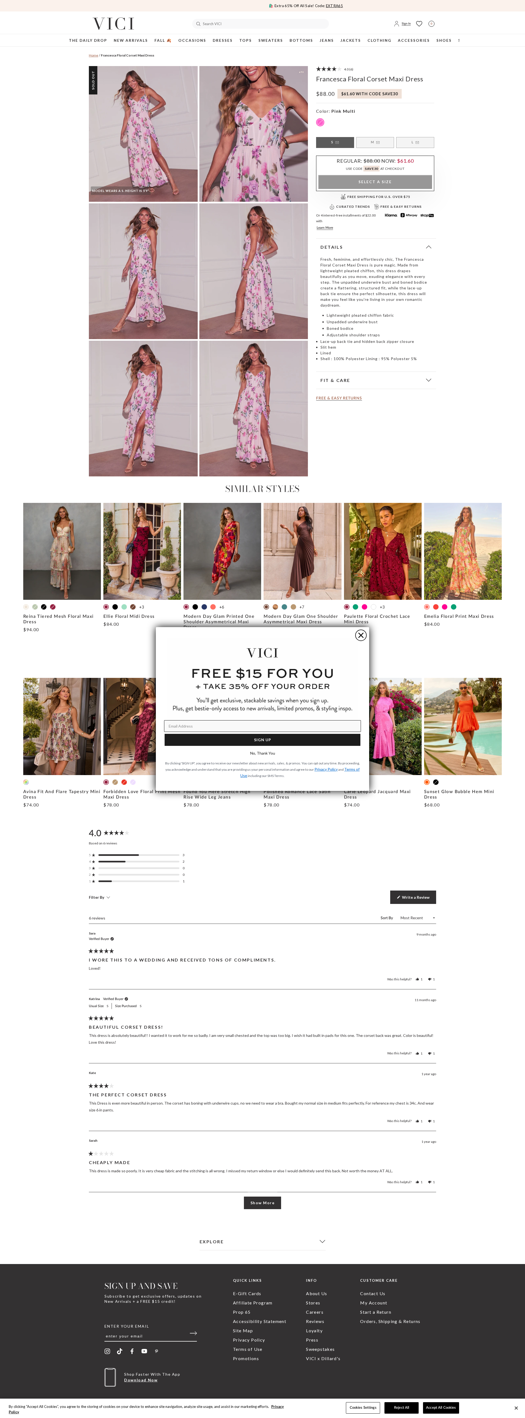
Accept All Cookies (441, 1408)
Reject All (401, 1408)
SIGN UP (262, 739)
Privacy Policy (326, 769)
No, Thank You (262, 753)
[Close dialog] (360, 635)
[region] (262, 1408)
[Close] (516, 1408)
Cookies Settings (363, 1408)
